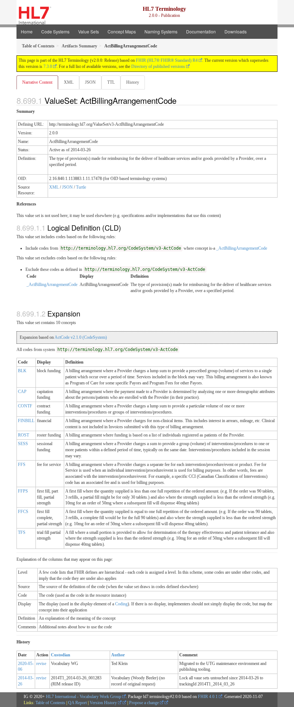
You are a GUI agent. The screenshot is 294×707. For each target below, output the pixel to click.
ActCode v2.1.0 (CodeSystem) (80, 337)
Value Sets (88, 31)
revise (41, 663)
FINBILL (26, 420)
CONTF (25, 405)
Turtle (81, 187)
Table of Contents (50, 702)
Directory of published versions (158, 66)
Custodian (60, 654)
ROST (23, 435)
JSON (90, 82)
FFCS (23, 511)
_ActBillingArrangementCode (241, 248)
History (132, 82)
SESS (23, 443)
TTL (111, 82)
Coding (121, 603)
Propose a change (144, 702)
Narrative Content (37, 82)
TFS (21, 532)
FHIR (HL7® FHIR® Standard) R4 (167, 60)
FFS (21, 464)
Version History (104, 702)
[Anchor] (180, 100)
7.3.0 (47, 66)
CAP (22, 391)
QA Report (77, 702)
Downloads (235, 31)
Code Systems (55, 31)
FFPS (23, 491)
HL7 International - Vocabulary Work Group (83, 696)
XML (69, 82)
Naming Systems (160, 31)
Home (27, 31)
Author (118, 654)
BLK (22, 370)
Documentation (201, 31)
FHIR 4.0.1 (208, 696)
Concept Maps (122, 31)
